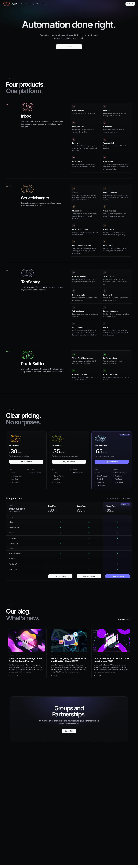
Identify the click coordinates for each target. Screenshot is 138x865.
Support (44, 4)
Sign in (131, 4)
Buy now (69, 47)
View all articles (123, 619)
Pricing (31, 4)
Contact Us (69, 731)
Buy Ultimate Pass (112, 462)
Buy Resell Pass (26, 462)
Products (24, 4)
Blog (37, 4)
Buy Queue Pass (69, 462)
